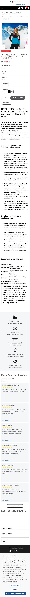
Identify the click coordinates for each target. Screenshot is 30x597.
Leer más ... (5, 420)
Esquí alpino (18, 12)
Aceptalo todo (15, 585)
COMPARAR (6, 103)
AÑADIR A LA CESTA (18, 98)
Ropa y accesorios (6, 14)
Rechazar (15, 589)
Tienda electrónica (9, 12)
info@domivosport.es (14, 551)
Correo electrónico (7, 534)
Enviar (4, 541)
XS (12, 92)
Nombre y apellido (7, 528)
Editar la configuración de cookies (15, 593)
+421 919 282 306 (13, 550)
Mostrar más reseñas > (15, 506)
